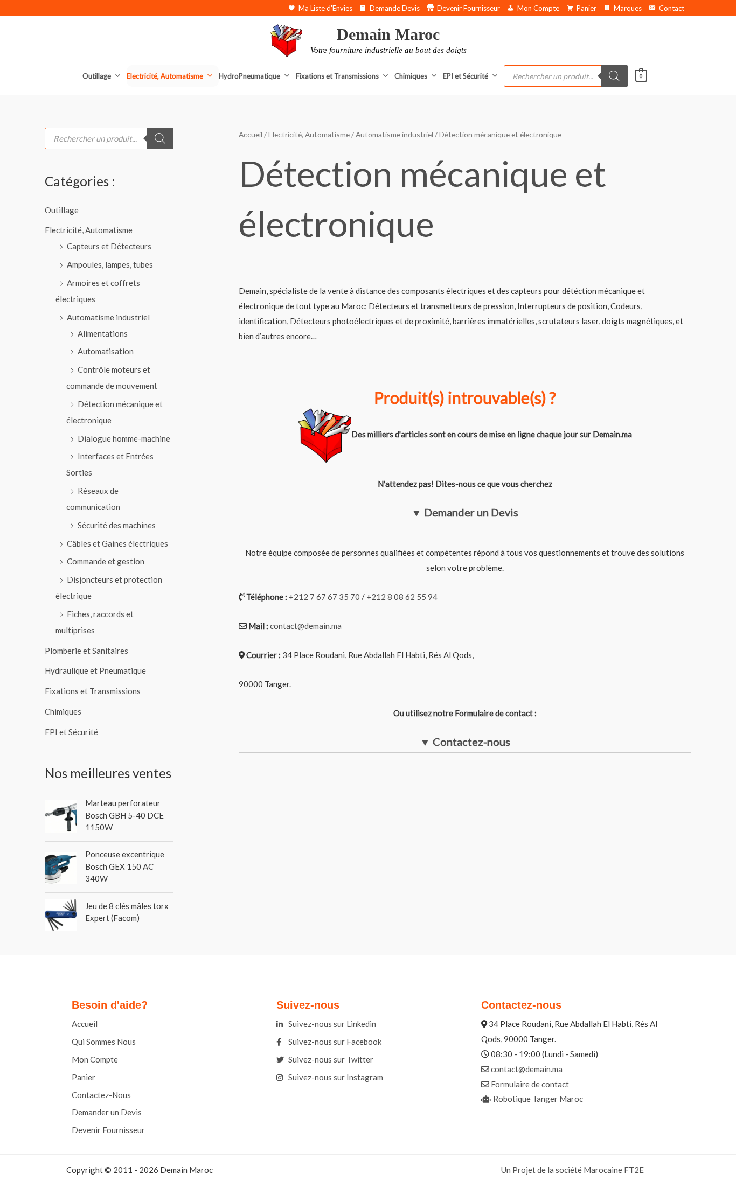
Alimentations (103, 333)
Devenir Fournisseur (468, 8)
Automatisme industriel (108, 317)
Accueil (250, 134)
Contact (671, 8)
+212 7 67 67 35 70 (324, 597)
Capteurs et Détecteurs (109, 246)
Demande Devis (395, 8)
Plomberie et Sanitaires (86, 650)
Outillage (96, 76)
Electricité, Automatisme (165, 76)
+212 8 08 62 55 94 (402, 597)
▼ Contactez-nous (465, 741)
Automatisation (106, 351)
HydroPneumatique (249, 76)
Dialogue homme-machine (124, 438)
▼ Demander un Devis (464, 512)
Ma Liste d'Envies (325, 8)
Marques (628, 8)
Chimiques (410, 76)
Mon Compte (538, 8)
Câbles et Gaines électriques (117, 543)
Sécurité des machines (117, 525)
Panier (586, 8)
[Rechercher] (614, 76)
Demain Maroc (388, 34)
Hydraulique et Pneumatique (95, 670)
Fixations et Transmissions (337, 76)
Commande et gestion (105, 561)
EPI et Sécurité (465, 76)
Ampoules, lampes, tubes (110, 264)
